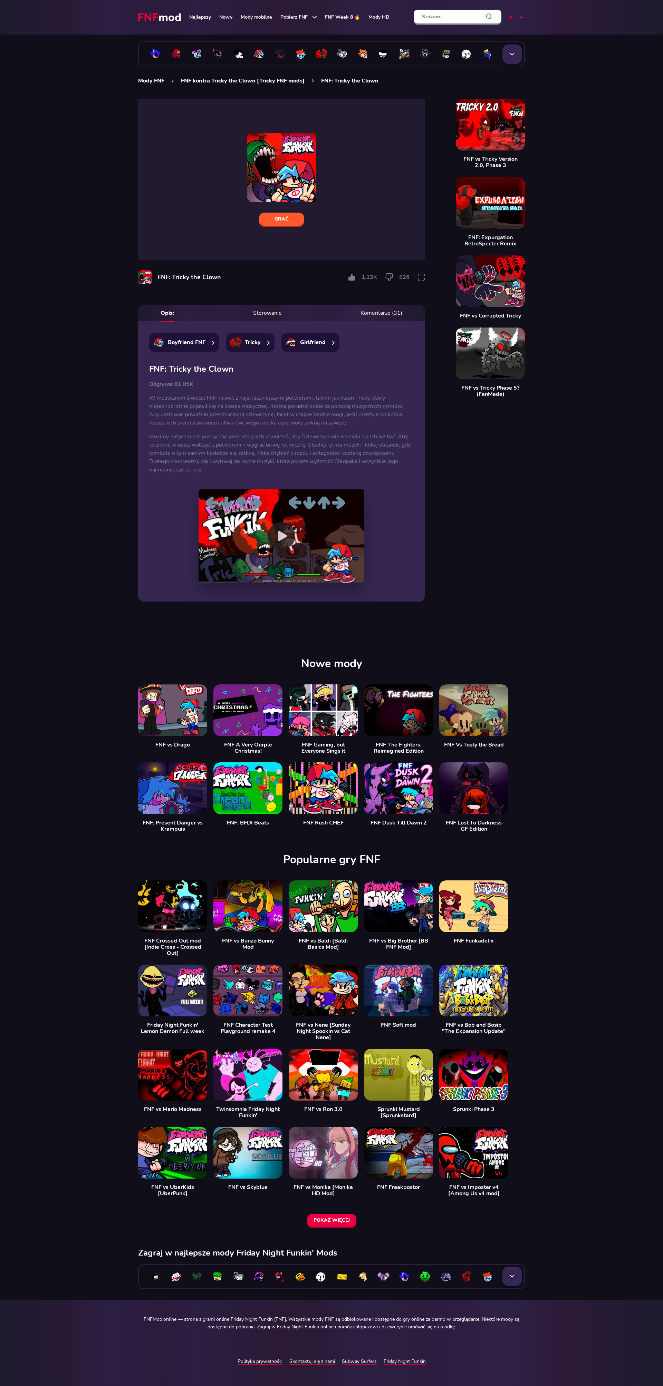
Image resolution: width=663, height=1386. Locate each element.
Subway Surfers (359, 1361)
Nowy (225, 17)
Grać (282, 219)
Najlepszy (200, 17)
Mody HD (379, 17)
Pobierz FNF (294, 17)
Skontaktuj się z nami (312, 1361)
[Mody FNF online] (160, 17)
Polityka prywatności (260, 1361)
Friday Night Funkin (405, 1361)
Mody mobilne (256, 17)
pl (510, 17)
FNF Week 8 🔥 (342, 17)
